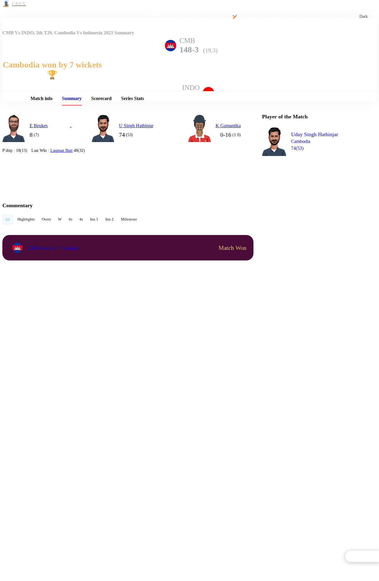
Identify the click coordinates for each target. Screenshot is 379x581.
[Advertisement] (306, 194)
